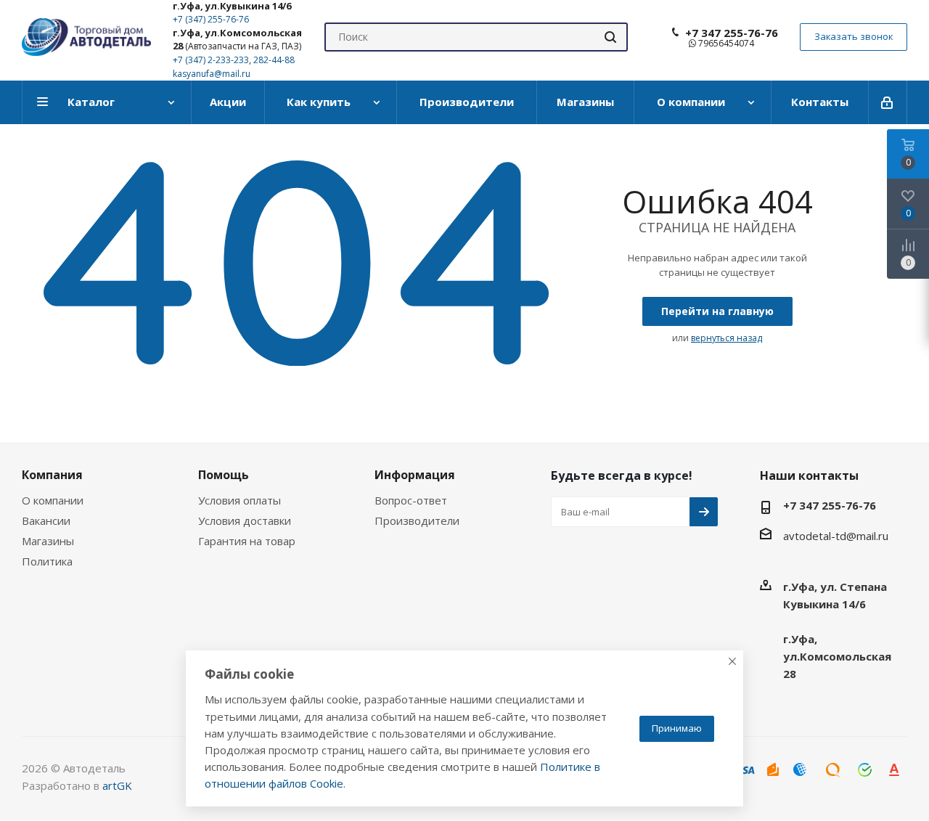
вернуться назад (726, 338)
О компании (52, 500)
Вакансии (46, 520)
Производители (417, 520)
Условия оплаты (239, 500)
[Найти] (610, 37)
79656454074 (725, 43)
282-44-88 (274, 60)
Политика (47, 561)
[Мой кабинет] (888, 102)
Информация (415, 475)
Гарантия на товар (246, 541)
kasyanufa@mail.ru (211, 74)
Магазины (48, 541)
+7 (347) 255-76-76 (211, 19)
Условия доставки (244, 520)
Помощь (223, 475)
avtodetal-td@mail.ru (835, 535)
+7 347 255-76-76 (731, 32)
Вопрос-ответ (411, 500)
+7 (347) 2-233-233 (211, 60)
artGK (117, 785)
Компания (52, 475)
